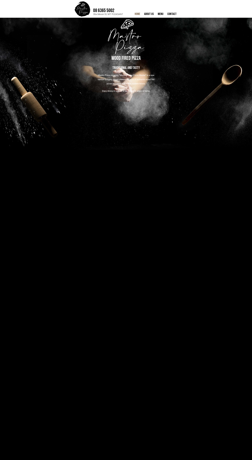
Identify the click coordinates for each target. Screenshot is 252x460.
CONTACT (172, 14)
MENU (160, 14)
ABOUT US (149, 14)
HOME (137, 14)
